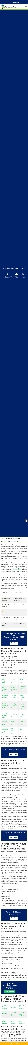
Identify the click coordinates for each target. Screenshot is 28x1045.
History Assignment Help (22, 723)
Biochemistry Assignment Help (14, 714)
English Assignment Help (14, 723)
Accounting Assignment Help (14, 697)
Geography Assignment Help (5, 731)
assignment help (16, 569)
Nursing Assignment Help (14, 689)
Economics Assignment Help (22, 731)
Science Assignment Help (22, 714)
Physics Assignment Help (22, 681)
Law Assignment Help (5, 689)
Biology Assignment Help (14, 681)
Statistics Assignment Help (5, 705)
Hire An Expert (9, 991)
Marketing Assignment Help (14, 705)
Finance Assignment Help (22, 697)
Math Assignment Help (5, 681)
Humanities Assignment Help (5, 697)
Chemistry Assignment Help (5, 723)
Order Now (14, 2)
